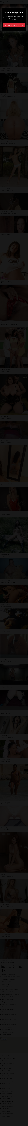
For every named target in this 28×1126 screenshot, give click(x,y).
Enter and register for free (14, 25)
